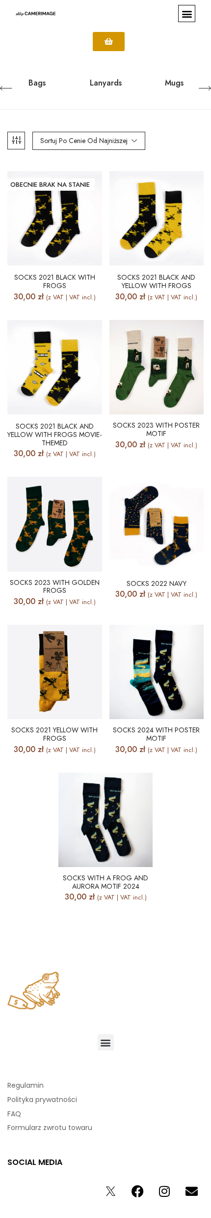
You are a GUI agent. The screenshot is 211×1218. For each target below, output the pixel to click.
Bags (37, 83)
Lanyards (106, 83)
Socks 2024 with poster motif (156, 734)
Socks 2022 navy (156, 584)
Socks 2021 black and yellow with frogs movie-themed (54, 434)
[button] (186, 13)
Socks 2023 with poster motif (156, 429)
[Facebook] (137, 1191)
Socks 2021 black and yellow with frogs (156, 281)
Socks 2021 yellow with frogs (54, 734)
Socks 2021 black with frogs (54, 281)
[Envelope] (191, 1191)
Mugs (174, 83)
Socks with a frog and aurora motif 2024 (105, 882)
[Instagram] (164, 1191)
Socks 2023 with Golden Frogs (55, 587)
